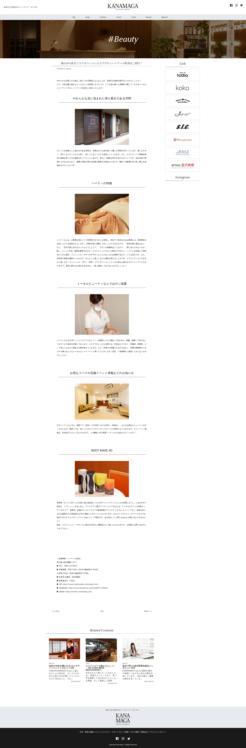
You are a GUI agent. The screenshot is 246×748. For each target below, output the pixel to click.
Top (73, 17)
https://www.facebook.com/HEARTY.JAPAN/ (88, 588)
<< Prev (55, 611)
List (101, 611)
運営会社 (144, 732)
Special (164, 17)
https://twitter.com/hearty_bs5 (78, 591)
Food (133, 17)
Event (119, 17)
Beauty (148, 17)
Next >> (148, 611)
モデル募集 (135, 732)
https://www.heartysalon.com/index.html (80, 584)
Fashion (103, 17)
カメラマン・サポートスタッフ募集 (115, 732)
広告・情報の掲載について (90, 732)
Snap (87, 17)
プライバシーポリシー (158, 732)
